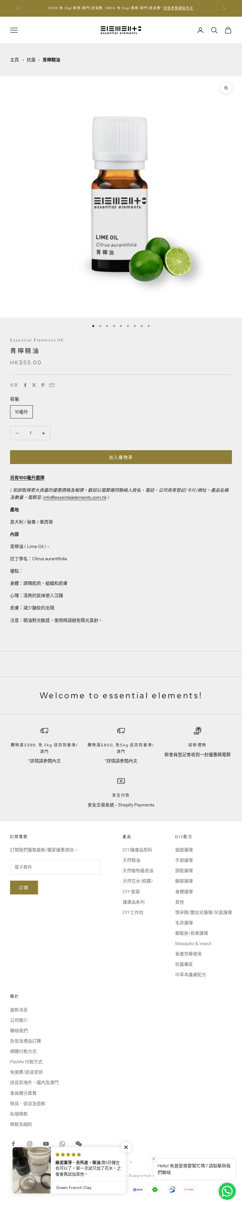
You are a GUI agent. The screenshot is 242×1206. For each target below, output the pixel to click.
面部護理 (184, 850)
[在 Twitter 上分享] (34, 385)
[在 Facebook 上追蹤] (13, 1144)
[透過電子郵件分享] (51, 385)
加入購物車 (121, 457)
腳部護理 (184, 881)
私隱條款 (19, 1114)
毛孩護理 (184, 923)
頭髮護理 (184, 870)
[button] (126, 1147)
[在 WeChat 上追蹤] (79, 1144)
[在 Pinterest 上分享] (42, 385)
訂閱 (24, 887)
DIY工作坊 (133, 912)
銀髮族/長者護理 (191, 933)
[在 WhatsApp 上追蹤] (62, 1144)
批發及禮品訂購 (25, 1041)
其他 (179, 902)
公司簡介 (19, 1020)
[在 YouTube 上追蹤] (46, 1144)
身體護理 (184, 891)
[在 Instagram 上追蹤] (29, 1144)
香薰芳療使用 (188, 954)
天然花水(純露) (138, 881)
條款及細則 (21, 1124)
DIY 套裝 (131, 891)
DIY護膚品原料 (137, 850)
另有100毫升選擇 (27, 477)
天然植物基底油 (138, 870)
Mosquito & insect (193, 943)
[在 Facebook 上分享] (25, 385)
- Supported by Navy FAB (152, 1175)
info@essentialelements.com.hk (75, 497)
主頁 (14, 60)
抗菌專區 (184, 964)
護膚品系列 (134, 902)
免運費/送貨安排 (26, 1072)
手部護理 (184, 860)
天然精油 (131, 860)
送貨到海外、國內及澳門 (34, 1082)
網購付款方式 (23, 1051)
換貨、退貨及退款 (27, 1103)
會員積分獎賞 (23, 1093)
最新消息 (19, 1010)
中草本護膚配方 (190, 974)
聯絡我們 (19, 1030)
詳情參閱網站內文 (178, 8)
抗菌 (31, 60)
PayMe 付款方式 (26, 1062)
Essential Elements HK (37, 340)
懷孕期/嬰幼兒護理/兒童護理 (203, 912)
